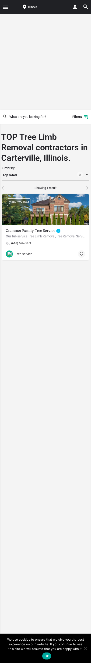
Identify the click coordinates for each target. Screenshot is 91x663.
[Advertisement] (45, 61)
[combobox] (45, 175)
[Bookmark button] (81, 254)
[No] (85, 648)
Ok (47, 656)
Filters (77, 117)
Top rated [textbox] (10, 175)
